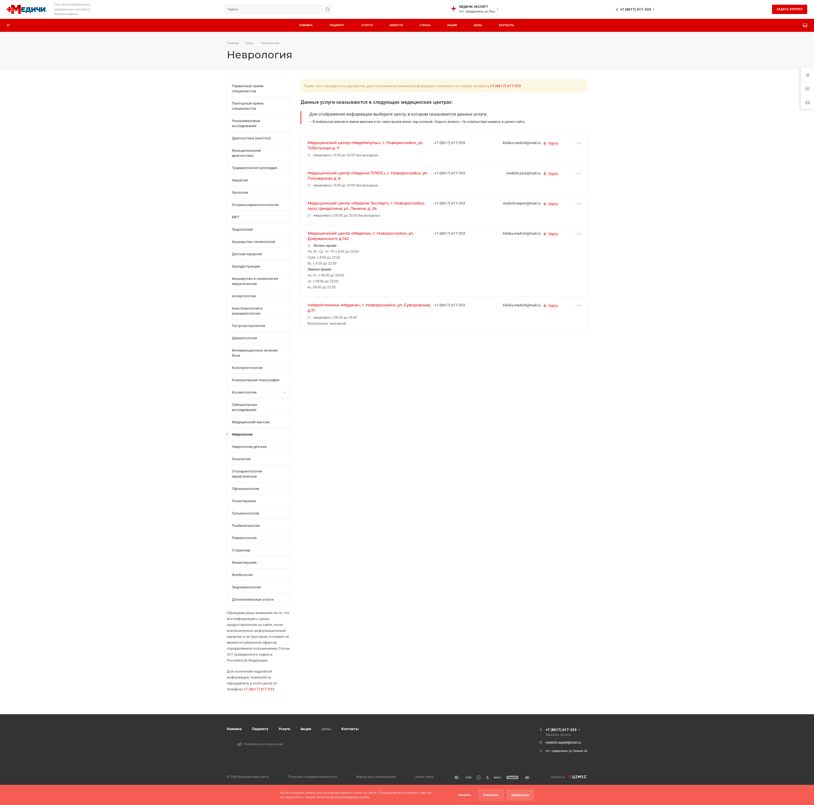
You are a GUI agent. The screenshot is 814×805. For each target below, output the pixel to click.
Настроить (464, 795)
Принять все (520, 795)
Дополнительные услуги (252, 599)
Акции (305, 729)
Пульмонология (245, 513)
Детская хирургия (247, 254)
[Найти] (329, 9)
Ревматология (244, 538)
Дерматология (244, 338)
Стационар (241, 550)
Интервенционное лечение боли (255, 353)
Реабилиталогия (246, 525)
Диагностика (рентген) (251, 138)
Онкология (241, 459)
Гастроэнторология (248, 326)
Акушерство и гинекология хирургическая (255, 281)
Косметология (244, 392)
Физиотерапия (244, 562)
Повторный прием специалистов (247, 106)
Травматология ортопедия (254, 168)
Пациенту (260, 729)
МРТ (236, 217)
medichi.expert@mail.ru (522, 203)
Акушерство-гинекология (253, 242)
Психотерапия (244, 501)
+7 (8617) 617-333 (635, 9)
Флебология (242, 575)
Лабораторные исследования (244, 407)
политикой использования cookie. (342, 797)
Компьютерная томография (255, 380)
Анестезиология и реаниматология (247, 311)
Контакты (350, 729)
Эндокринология (246, 587)
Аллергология (244, 296)
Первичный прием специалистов (247, 88)
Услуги (284, 729)
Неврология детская (249, 447)
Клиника (234, 729)
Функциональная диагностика (246, 153)
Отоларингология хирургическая (247, 473)
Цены (326, 729)
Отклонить (491, 795)
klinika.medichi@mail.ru (522, 143)
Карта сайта (424, 777)
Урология (240, 192)
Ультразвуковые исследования (246, 123)
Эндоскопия (242, 229)
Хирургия (240, 180)
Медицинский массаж (251, 422)
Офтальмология (245, 489)
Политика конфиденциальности (312, 777)
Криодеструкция (246, 266)
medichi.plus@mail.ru (523, 173)
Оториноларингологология (255, 205)
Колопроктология (247, 368)
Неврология (242, 434)
